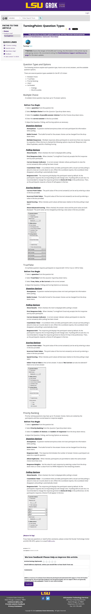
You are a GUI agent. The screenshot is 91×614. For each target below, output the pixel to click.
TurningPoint (8, 36)
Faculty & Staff (8, 33)
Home (6, 31)
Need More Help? (10, 51)
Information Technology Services (75, 598)
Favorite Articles (10, 48)
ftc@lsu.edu (51, 541)
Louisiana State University (45, 611)
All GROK (11, 18)
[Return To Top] (28, 536)
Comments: (28, 570)
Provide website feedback (15, 604)
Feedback (8, 54)
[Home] (3, 18)
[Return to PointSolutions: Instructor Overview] (40, 37)
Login (87, 13)
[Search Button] (40, 18)
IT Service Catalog (10, 45)
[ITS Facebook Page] (43, 598)
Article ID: (25, 548)
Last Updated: (26, 550)
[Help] (6, 18)
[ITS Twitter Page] (48, 598)
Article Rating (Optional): (33, 561)
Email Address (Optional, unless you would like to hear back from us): (48, 564)
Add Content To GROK (12, 56)
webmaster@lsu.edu (15, 602)
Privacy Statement (15, 606)
